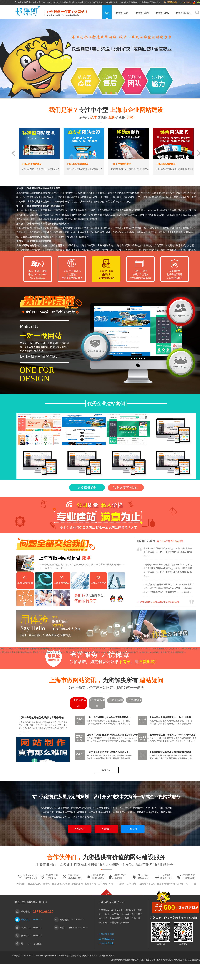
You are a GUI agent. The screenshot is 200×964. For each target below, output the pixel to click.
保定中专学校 (109, 652)
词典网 (121, 884)
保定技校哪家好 (96, 652)
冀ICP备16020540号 (78, 927)
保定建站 (4, 649)
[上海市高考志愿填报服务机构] (39, 429)
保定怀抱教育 (162, 649)
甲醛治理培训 (70, 649)
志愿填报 (56, 652)
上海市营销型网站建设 (149, 164)
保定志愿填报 (66, 652)
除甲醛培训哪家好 (84, 649)
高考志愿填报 (33, 652)
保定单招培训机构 (166, 884)
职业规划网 (77, 884)
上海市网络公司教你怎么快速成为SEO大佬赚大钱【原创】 (109, 752)
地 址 (25, 943)
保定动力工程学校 (61, 884)
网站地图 (178, 960)
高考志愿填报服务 (19, 652)
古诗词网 (102, 884)
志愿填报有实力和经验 (178, 649)
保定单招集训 (47, 649)
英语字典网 (90, 884)
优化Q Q (25, 935)
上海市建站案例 (141, 13)
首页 (107, 13)
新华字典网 (132, 884)
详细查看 (31, 174)
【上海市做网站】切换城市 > (26, 2)
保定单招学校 (24, 649)
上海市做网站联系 (182, 13)
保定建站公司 (34, 884)
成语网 (112, 884)
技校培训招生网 (147, 884)
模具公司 (106, 649)
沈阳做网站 (182, 884)
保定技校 (119, 652)
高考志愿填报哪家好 (81, 652)
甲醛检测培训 (59, 649)
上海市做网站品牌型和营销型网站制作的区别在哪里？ (171, 752)
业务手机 (25, 911)
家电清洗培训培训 (117, 649)
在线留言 (80, 828)
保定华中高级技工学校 (132, 652)
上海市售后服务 (106, 943)
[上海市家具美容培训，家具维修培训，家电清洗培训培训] (84, 429)
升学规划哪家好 (45, 652)
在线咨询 (57, 174)
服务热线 (64, 919)
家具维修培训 (131, 649)
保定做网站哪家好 (178, 652)
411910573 (37, 919)
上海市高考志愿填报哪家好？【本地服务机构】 (171, 717)
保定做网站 (13, 649)
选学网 (46, 884)
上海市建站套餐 (161, 13)
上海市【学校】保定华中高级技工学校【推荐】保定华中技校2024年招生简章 (118, 735)
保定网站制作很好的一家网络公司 (156, 652)
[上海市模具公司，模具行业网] (128, 429)
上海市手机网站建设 (58, 164)
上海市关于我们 (106, 934)
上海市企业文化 (106, 939)
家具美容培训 (143, 649)
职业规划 (153, 649)
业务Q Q (25, 919)
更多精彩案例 (87, 487)
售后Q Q (25, 927)
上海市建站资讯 (121, 13)
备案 (62, 927)
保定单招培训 (35, 649)
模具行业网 (97, 649)
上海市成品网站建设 (103, 164)
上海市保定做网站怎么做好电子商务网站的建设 (43, 717)
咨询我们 (106, 828)
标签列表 (187, 960)
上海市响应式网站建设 (15, 164)
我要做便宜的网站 (125, 487)
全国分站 (196, 960)
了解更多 (133, 828)
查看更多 (106, 770)
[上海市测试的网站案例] (172, 429)
